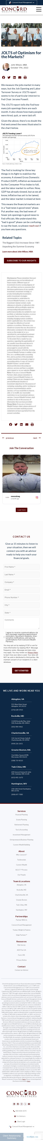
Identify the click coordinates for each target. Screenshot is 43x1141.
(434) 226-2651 (17, 744)
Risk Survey (22, 945)
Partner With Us (21, 920)
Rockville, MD (21, 890)
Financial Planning (21, 815)
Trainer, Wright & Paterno (21, 930)
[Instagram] (21, 1104)
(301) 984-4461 (17, 727)
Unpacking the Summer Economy (18, 246)
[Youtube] (28, 1104)
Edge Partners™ (21, 935)
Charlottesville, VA (21, 895)
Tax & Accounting (22, 830)
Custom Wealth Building (21, 845)
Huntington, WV (21, 910)
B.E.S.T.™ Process (21, 870)
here (24, 1079)
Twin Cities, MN (21, 905)
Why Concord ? (21, 855)
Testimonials (21, 860)
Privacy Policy (33, 652)
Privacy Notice (21, 960)
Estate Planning (21, 820)
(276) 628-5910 (17, 710)
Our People (22, 875)
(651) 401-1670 (17, 777)
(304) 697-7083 (17, 794)
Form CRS (21, 955)
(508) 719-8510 (17, 761)
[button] (3, 77)
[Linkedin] (14, 1104)
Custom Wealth (21, 865)
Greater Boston (21, 900)
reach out (34, 225)
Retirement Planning (22, 825)
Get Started (21, 670)
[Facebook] (17, 1104)
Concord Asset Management (22, 925)
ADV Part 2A (21, 950)
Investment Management (21, 835)
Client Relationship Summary (12, 1137)
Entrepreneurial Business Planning (21, 840)
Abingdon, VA (21, 885)
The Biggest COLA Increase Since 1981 (21, 242)
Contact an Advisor (21, 970)
